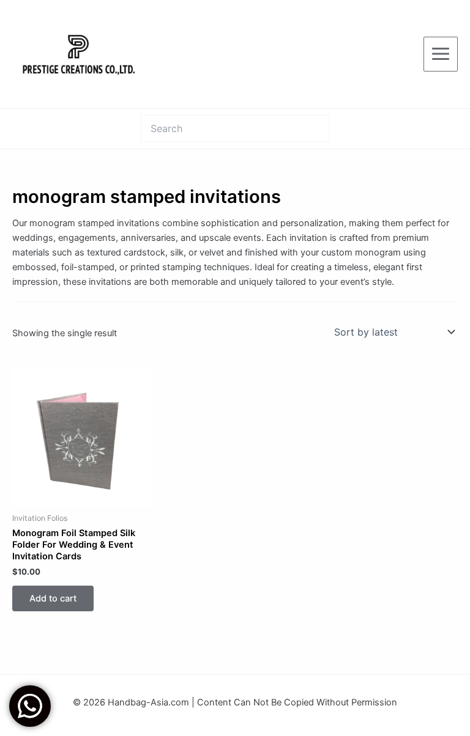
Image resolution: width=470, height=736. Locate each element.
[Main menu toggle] (440, 54)
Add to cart (52, 598)
